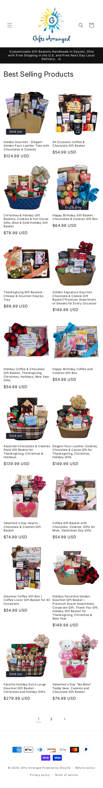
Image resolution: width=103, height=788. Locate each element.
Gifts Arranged (31, 767)
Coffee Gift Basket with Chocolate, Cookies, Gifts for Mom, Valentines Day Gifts (73, 526)
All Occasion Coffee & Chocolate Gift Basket (68, 144)
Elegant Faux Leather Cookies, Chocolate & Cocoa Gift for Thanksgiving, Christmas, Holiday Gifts (75, 451)
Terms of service (66, 775)
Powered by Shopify (56, 767)
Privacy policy (40, 775)
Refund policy (85, 767)
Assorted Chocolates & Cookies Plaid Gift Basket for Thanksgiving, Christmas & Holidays (27, 451)
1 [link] (39, 719)
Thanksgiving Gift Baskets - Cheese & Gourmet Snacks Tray (24, 295)
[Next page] (64, 719)
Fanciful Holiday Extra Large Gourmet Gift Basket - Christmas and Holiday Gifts (25, 688)
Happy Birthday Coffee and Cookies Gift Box (72, 371)
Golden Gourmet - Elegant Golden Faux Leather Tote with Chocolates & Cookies (26, 145)
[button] (9, 25)
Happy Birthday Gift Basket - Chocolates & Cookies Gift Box (75, 217)
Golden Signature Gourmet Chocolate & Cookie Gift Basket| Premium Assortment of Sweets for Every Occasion (74, 297)
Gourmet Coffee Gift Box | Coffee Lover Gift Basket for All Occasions (27, 600)
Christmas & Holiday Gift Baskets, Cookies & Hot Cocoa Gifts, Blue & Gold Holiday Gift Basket (26, 220)
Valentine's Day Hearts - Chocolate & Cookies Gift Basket (22, 526)
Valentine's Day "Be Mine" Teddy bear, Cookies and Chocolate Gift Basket (72, 688)
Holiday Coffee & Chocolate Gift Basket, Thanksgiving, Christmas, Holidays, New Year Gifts (26, 374)
